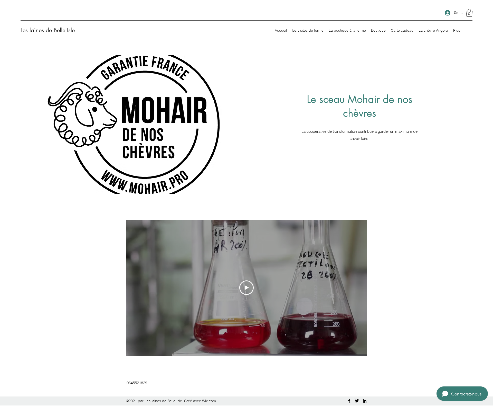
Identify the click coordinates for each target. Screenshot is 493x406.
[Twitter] (356, 400)
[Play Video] (246, 287)
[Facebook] (349, 400)
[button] (469, 13)
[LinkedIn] (364, 400)
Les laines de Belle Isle (48, 30)
